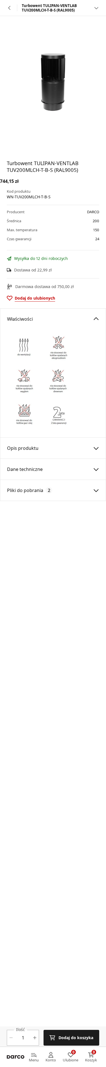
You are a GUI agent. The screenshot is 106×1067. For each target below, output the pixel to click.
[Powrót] (9, 8)
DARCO (93, 211)
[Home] (15, 1057)
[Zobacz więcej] (96, 8)
